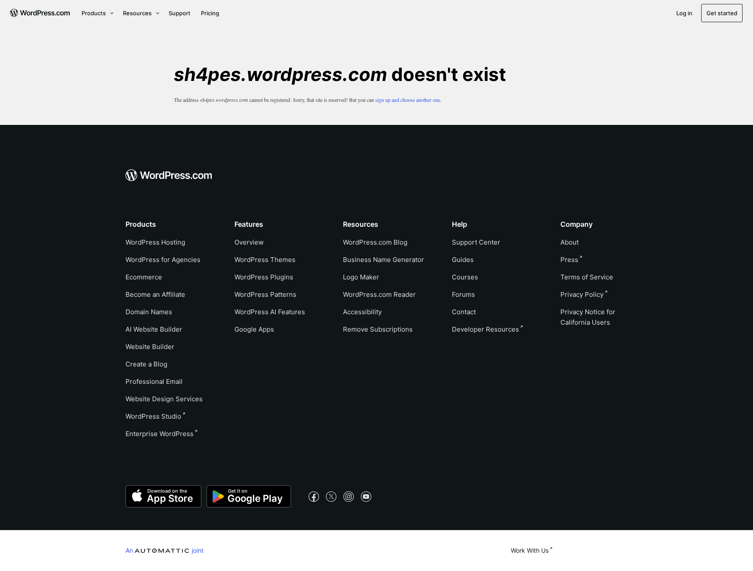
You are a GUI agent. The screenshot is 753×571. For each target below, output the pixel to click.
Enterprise (159, 434)
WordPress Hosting (155, 242)
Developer (485, 329)
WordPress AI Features (269, 312)
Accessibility (362, 312)
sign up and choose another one (407, 99)
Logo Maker (361, 277)
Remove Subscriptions (378, 329)
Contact (464, 312)
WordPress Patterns (265, 294)
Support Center (476, 242)
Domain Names (149, 312)
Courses (465, 277)
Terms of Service (586, 277)
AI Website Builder (154, 329)
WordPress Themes (264, 259)
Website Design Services (164, 399)
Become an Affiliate (155, 294)
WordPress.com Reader (379, 294)
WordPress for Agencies (163, 259)
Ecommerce (144, 277)
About (569, 242)
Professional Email (154, 381)
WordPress (153, 416)
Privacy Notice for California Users (587, 317)
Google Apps (254, 329)
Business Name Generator (383, 259)
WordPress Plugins (263, 277)
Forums (463, 294)
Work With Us (530, 550)
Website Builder (150, 347)
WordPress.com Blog (375, 242)
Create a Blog (146, 364)
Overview (249, 242)
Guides (463, 259)
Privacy (582, 294)
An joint (165, 550)
